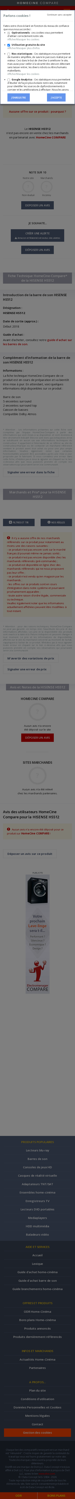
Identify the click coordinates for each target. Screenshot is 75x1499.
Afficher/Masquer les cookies (23, 39)
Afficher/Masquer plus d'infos (23, 48)
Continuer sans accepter (59, 14)
